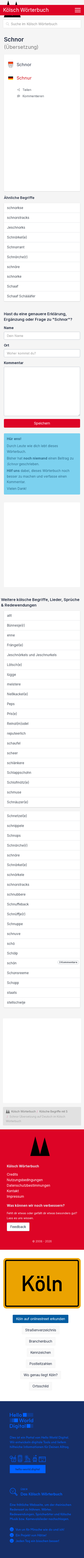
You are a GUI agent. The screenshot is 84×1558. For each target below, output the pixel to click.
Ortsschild (40, 1386)
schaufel (14, 743)
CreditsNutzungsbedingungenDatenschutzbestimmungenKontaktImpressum (28, 1185)
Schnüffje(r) (16, 914)
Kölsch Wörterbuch (26, 10)
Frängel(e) (15, 645)
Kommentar (13, 363)
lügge (11, 675)
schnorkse (15, 208)
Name (9, 328)
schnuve (14, 934)
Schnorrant (15, 247)
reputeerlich (16, 733)
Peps (11, 704)
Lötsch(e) (14, 665)
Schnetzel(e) (17, 816)
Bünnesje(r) (16, 625)
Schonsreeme (18, 973)
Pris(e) (12, 714)
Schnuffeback (18, 904)
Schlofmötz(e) (18, 782)
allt (9, 616)
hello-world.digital (27, 1469)
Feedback (18, 1227)
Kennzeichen (40, 1352)
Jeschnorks (16, 227)
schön (42, 963)
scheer (12, 753)
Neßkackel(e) (17, 694)
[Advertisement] (42, 147)
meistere (14, 684)
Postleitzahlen (40, 1364)
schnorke (14, 276)
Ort (6, 345)
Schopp (13, 983)
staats (12, 993)
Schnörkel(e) (17, 237)
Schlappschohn (19, 773)
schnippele (15, 826)
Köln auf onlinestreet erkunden (40, 1319)
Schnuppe (15, 924)
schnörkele (15, 875)
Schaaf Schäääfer (21, 296)
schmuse (14, 792)
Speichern (42, 423)
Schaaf (12, 286)
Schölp (12, 953)
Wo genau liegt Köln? (41, 1375)
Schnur (24, 77)
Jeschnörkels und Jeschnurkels (32, 655)
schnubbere (16, 894)
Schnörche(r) (17, 257)
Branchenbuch (40, 1341)
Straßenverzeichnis (40, 1330)
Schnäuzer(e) (17, 802)
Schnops (14, 836)
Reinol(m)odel (18, 724)
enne (11, 635)
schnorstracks (18, 218)
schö (11, 944)
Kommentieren (33, 96)
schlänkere (15, 763)
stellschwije (16, 1002)
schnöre (13, 267)
